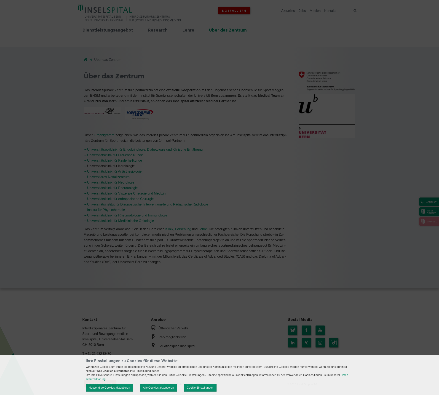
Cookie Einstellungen (200, 387)
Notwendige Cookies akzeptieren (109, 387)
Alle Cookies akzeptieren (158, 387)
